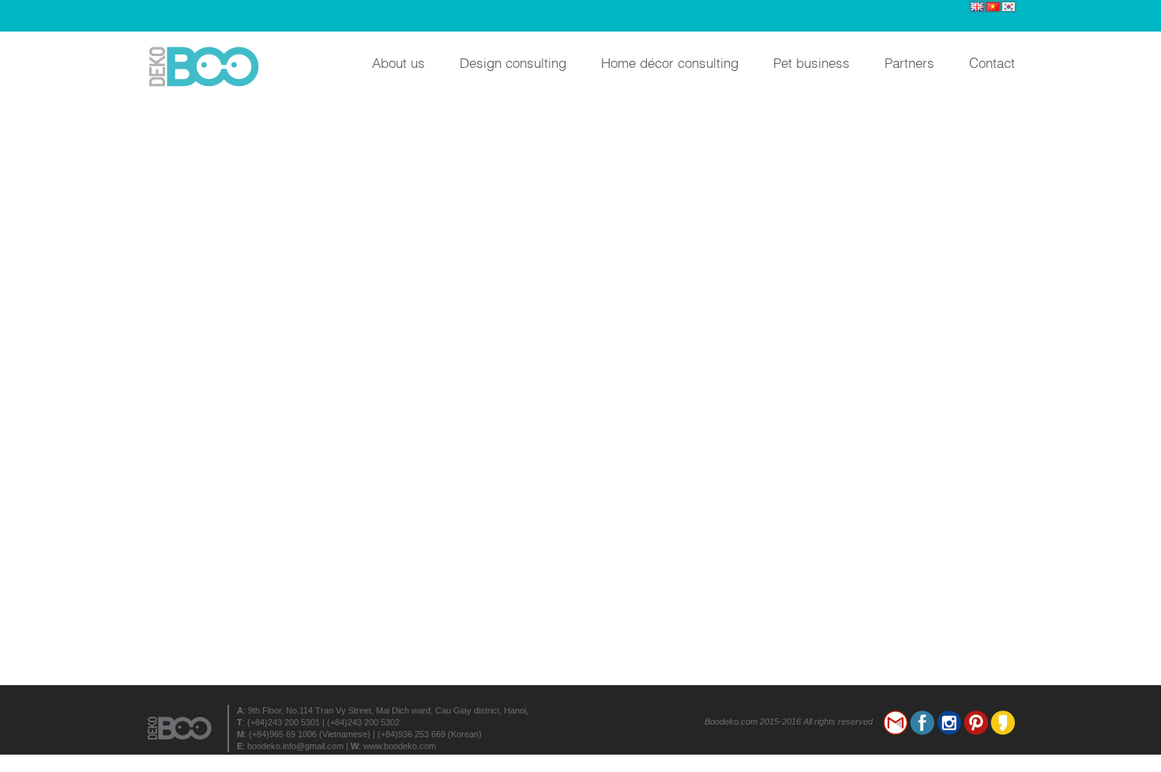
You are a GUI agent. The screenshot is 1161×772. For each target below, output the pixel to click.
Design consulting (513, 62)
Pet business (811, 62)
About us (398, 62)
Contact (992, 62)
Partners (909, 62)
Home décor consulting (669, 62)
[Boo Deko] (209, 66)
